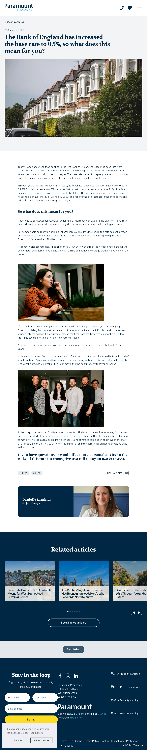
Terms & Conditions (71, 741)
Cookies (105, 741)
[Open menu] (139, 8)
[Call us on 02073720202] (121, 7)
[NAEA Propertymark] (126, 691)
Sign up (31, 719)
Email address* (15, 708)
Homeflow (77, 717)
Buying (23, 473)
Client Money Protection (124, 741)
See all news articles (73, 622)
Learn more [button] (36, 733)
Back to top (73, 649)
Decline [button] (18, 740)
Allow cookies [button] (41, 740)
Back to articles (15, 22)
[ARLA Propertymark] (126, 678)
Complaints (67, 746)
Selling (36, 473)
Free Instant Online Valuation (128, 745)
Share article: (114, 473)
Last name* (41, 697)
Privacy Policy (91, 741)
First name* (13, 697)
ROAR (102, 713)
